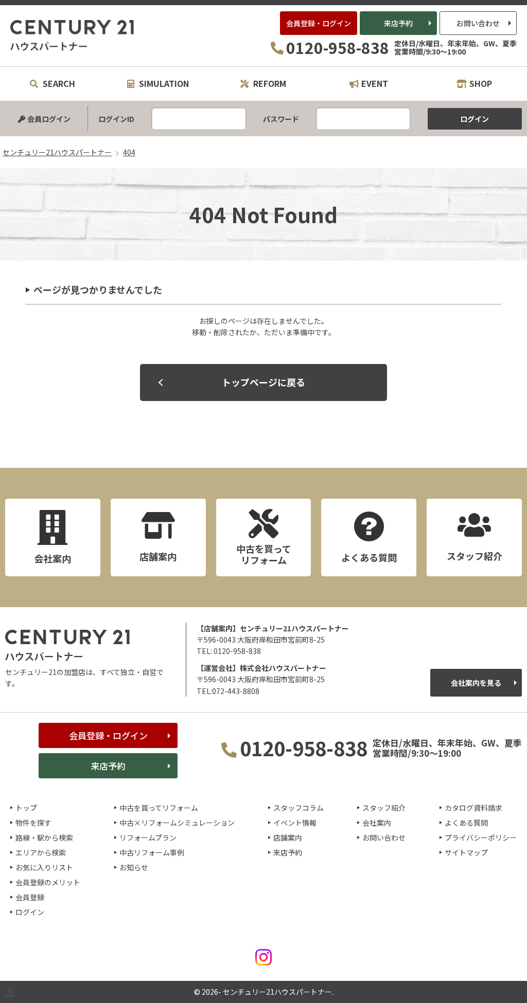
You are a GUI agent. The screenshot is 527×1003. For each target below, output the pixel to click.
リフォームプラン (148, 837)
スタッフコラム (298, 808)
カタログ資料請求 (473, 808)
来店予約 (398, 23)
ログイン (29, 912)
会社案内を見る (476, 683)
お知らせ (133, 867)
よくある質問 (466, 822)
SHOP (480, 83)
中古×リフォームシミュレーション (177, 822)
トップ (26, 808)
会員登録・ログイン (318, 23)
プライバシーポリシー (481, 837)
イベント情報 (295, 822)
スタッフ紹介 (384, 808)
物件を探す (33, 822)
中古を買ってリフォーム (158, 808)
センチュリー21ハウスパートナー (72, 35)
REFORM (268, 83)
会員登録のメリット (47, 882)
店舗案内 (287, 837)
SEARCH (58, 83)
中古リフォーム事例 (151, 852)
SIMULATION (163, 83)
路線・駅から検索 (44, 837)
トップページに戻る (263, 382)
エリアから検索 (40, 852)
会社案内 (376, 822)
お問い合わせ (478, 23)
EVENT (374, 83)
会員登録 (29, 897)
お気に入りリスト (44, 867)
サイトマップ (466, 852)
